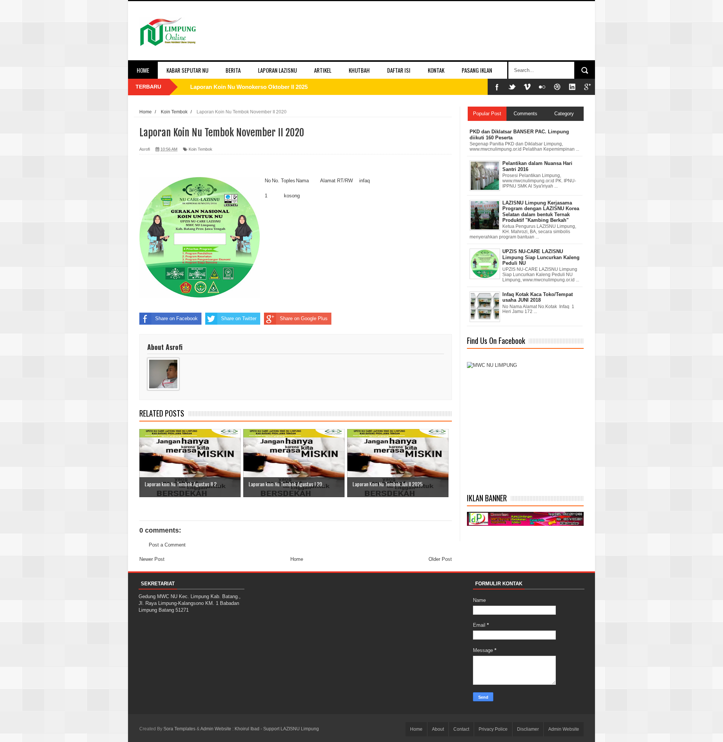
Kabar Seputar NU (187, 70)
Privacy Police (493, 729)
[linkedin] (572, 87)
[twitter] (512, 87)
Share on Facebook (176, 318)
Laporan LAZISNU (277, 70)
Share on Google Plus (304, 318)
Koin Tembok (200, 149)
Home (143, 70)
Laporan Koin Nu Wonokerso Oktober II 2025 (249, 87)
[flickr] (542, 87)
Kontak (436, 70)
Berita (233, 70)
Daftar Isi (398, 70)
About (438, 729)
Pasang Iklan (477, 70)
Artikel (322, 70)
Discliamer (528, 729)
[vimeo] (527, 87)
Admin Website (563, 729)
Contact (461, 729)
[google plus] (587, 87)
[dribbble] (557, 87)
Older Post (440, 559)
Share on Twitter (238, 318)
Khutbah (359, 70)
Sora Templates (179, 728)
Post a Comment (167, 545)
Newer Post (152, 559)
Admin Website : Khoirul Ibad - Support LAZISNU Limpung (259, 728)
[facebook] (497, 87)
